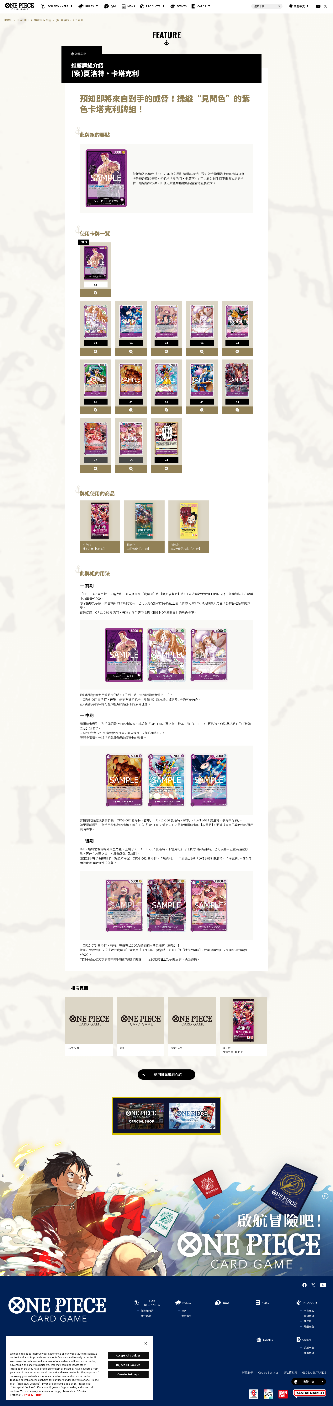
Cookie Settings (268, 1372)
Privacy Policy (32, 1395)
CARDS (201, 6)
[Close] (145, 1343)
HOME (8, 20)
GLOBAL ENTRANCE (314, 1372)
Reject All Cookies (128, 1365)
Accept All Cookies (128, 1355)
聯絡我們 (247, 1372)
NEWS (131, 6)
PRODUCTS (153, 6)
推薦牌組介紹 (42, 20)
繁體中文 (299, 6)
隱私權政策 (290, 1372)
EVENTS (182, 6)
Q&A (114, 6)
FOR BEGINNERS (58, 6)
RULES (89, 6)
